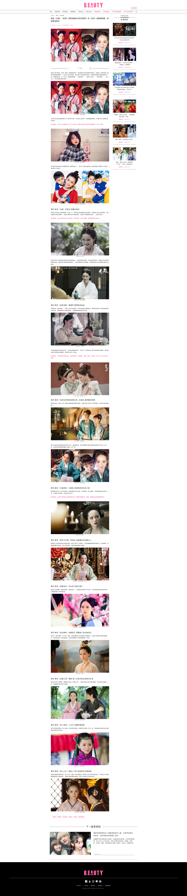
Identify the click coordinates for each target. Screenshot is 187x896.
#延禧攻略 (81, 816)
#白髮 (75, 816)
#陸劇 (59, 816)
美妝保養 (57, 11)
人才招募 (86, 885)
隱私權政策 (108, 885)
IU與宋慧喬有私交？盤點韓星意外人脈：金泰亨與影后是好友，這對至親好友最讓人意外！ (113, 834)
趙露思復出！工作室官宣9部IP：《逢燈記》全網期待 (124, 63)
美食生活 (80, 11)
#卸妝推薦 (106, 11)
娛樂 (57, 15)
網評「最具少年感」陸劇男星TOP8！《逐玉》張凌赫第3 (124, 163)
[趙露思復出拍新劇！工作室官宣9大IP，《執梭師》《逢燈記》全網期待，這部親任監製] (124, 54)
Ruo (72, 25)
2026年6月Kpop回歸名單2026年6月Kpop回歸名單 (124, 39)
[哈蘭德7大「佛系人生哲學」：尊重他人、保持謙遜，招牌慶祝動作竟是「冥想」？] (124, 106)
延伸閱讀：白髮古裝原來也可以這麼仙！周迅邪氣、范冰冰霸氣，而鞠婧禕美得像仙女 (75, 218)
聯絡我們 (93, 885)
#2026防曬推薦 (116, 11)
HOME (52, 15)
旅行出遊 (88, 11)
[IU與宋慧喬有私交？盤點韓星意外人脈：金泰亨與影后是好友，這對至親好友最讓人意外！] (70, 843)
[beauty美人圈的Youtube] (90, 881)
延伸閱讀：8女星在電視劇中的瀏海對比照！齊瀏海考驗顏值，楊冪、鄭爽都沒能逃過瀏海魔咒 (77, 497)
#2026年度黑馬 (128, 11)
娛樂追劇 (73, 11)
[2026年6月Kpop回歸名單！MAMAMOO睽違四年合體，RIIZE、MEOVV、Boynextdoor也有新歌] (124, 29)
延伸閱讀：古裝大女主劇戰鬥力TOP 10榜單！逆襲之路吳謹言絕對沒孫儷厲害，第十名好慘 (77, 124)
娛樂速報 (62, 15)
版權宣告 (100, 885)
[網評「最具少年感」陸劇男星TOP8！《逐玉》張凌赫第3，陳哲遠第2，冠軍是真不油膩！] (124, 153)
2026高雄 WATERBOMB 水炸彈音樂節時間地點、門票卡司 (124, 88)
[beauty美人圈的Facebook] (86, 881)
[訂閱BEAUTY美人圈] (100, 881)
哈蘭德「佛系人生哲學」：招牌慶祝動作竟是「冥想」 (124, 115)
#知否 (70, 816)
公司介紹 (78, 885)
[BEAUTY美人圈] (93, 5)
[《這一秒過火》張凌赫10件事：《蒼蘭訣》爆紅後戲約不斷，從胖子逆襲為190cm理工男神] (124, 131)
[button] (90, 68)
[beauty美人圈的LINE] (97, 881)
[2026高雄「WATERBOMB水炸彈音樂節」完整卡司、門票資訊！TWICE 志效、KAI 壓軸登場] (124, 79)
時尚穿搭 (65, 11)
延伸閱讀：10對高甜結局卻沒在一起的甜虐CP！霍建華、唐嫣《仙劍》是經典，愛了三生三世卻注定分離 (79, 357)
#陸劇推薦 (97, 11)
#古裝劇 (65, 816)
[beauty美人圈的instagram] (93, 881)
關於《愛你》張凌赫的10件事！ (124, 139)
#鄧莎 (54, 816)
